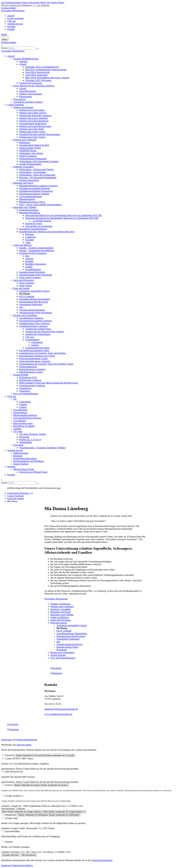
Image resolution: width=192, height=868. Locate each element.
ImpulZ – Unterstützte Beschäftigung (36, 250)
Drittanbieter (11, 815)
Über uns (11, 21)
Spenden (11, 26)
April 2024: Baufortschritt (37, 72)
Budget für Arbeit (33, 223)
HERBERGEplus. (28, 150)
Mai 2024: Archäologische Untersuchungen (45, 69)
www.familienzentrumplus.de (58, 714)
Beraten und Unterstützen (25, 315)
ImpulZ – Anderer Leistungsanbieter (36, 248)
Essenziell (9, 755)
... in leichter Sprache (41, 221)
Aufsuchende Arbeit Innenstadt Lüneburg (38, 161)
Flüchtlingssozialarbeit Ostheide (34, 194)
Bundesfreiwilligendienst (25, 458)
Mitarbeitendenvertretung (25, 415)
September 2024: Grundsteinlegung (42, 67)
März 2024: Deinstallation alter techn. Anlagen (47, 77)
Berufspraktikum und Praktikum (28, 461)
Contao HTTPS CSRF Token (19, 758)
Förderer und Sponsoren (30, 83)
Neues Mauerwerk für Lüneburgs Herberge (33, 85)
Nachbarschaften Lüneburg (32, 385)
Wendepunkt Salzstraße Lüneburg (35, 115)
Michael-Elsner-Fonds (23, 469)
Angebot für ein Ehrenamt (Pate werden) (44, 331)
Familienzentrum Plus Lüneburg (34, 323)
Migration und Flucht (23, 183)
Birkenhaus (24, 142)
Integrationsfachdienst (29, 212)
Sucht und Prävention (23, 280)
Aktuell (10, 15)
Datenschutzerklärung (26, 739)
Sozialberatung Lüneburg (31, 318)
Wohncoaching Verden (30, 148)
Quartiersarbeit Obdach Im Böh (34, 145)
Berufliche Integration (35, 264)
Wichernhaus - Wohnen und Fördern (36, 169)
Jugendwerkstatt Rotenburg (32, 272)
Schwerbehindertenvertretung (27, 418)
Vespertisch (24, 391)
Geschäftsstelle (20, 410)
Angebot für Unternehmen (37, 334)
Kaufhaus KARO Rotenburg (33, 253)
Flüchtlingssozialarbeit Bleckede (34, 188)
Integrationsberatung (29, 210)
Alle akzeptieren (29, 855)
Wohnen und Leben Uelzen (32, 131)
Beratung (29, 234)
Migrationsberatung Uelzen (32, 202)
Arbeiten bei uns (15, 24)
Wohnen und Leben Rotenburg (34, 121)
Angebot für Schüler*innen (38, 329)
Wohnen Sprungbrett (29, 180)
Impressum (6, 739)
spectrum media (23, 744)
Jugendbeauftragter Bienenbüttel (34, 299)
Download (18, 445)
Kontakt (11, 29)
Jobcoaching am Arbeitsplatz (38, 226)
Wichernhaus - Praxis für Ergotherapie (37, 175)
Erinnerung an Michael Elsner (33, 472)
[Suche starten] (38, 48)
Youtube (9, 842)
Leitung (23, 407)
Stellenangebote (20, 453)
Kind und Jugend (21, 288)
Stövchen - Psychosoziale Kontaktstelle (37, 177)
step (21, 307)
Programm (24, 437)
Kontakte (29, 239)
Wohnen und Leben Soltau (32, 110)
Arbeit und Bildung (22, 245)
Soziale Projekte (20, 374)
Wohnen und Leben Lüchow (32, 112)
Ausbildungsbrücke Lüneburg (33, 326)
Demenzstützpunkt (28, 366)
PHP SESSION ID (14, 771)
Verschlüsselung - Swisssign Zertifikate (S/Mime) (42, 447)
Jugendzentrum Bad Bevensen (33, 302)
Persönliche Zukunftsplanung (33, 229)
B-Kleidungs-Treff (28, 377)
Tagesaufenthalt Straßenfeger (33, 123)
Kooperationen (32, 339)
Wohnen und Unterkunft (24, 139)
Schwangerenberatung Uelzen (33, 358)
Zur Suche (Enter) (55, 2)
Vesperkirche (19, 99)
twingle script (11, 818)
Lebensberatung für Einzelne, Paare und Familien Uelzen (46, 364)
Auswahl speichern (10, 855)
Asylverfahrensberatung (30, 196)
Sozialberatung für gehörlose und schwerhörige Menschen (46, 231)
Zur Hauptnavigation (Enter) (14, 2)
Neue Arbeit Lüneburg (30, 277)
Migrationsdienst (27, 199)
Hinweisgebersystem (23, 423)
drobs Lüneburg (26, 283)
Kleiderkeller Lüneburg (30, 380)
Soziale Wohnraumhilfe (30, 164)
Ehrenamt (17, 455)
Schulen (35, 345)
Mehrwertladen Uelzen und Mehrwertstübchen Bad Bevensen (48, 383)
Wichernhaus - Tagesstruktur (32, 172)
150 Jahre (17, 431)
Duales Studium (20, 464)
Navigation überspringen (13, 10)
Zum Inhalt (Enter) (37, 2)
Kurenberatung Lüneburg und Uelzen (37, 356)
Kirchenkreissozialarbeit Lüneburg (35, 320)
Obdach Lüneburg (28, 156)
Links (28, 242)
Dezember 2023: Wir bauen (38, 80)
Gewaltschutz (19, 420)
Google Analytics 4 (14, 795)
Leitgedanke (25, 401)
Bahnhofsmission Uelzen (31, 372)
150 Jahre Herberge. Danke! (32, 434)
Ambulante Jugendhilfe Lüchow (34, 291)
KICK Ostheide (26, 296)
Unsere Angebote (15, 18)
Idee (27, 256)
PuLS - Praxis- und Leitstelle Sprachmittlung (40, 204)
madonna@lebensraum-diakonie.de (61, 709)
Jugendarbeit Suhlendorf (30, 304)
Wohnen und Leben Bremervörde (35, 126)
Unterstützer (37, 342)
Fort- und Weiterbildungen (25, 393)
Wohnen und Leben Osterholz (33, 118)
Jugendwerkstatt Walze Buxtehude (35, 275)
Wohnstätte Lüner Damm (31, 153)
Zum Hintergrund (27, 91)
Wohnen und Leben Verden (32, 137)
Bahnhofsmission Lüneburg (32, 369)
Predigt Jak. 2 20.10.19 (30, 439)
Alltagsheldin (25, 442)
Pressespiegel (25, 96)
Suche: (4, 48)
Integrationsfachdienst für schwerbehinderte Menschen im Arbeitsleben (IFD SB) (63, 215)
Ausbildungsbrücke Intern (37, 347)
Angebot (29, 258)
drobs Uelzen (25, 285)
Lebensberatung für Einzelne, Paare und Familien (42, 353)
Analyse (8, 785)
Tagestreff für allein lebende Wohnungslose (39, 134)
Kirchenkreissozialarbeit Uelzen (34, 350)
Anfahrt (29, 266)
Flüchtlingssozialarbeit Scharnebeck (36, 191)
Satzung (23, 404)
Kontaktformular (33, 269)
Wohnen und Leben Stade (31, 129)
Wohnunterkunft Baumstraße (32, 158)
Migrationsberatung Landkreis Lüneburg (38, 185)
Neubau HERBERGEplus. (26, 58)
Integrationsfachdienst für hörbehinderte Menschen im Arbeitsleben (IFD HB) (62, 218)
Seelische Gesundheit (23, 166)
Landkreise (30, 237)
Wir (15, 399)
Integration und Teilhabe (24, 207)
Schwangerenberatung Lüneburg (34, 361)
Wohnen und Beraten (23, 107)
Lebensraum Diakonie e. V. (20, 493)
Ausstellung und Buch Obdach (27, 102)
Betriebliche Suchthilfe (24, 426)
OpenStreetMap (12, 831)
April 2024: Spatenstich (36, 75)
